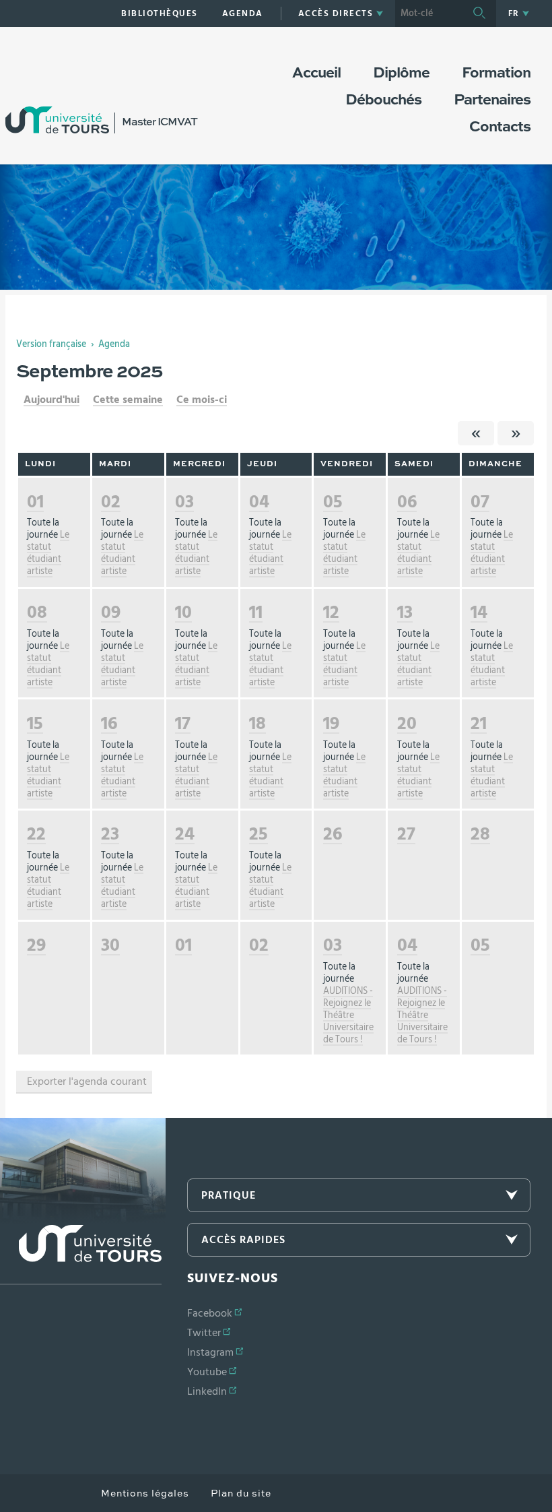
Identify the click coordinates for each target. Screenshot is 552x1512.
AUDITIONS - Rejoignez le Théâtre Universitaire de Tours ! (348, 1015)
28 (480, 834)
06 (407, 502)
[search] (428, 13)
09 (110, 612)
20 (407, 723)
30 (110, 945)
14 (479, 612)
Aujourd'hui (51, 399)
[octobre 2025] (515, 433)
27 (406, 834)
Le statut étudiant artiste (48, 553)
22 (36, 834)
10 (183, 612)
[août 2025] (476, 433)
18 (257, 723)
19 (331, 723)
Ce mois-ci (201, 399)
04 (259, 502)
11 (256, 612)
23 (110, 834)
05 (333, 502)
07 (480, 502)
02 (110, 502)
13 (405, 612)
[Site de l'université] (81, 1255)
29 (36, 945)
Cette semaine (128, 399)
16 (109, 723)
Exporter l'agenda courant (87, 1081)
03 (184, 502)
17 (183, 723)
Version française (51, 344)
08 (37, 612)
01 (35, 502)
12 (331, 612)
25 (258, 834)
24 (185, 834)
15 (35, 723)
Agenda (114, 344)
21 (479, 723)
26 (332, 834)
